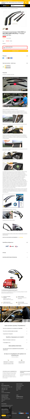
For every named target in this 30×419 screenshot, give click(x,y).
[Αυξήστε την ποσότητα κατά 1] (11, 43)
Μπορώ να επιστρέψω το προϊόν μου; (9, 339)
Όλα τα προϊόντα (5, 8)
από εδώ (21, 237)
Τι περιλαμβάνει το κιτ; (6, 342)
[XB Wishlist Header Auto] (29, 5)
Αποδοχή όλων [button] (4, 415)
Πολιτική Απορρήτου (19, 386)
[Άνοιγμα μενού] (1, 5)
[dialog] (6, 412)
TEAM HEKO (4, 38)
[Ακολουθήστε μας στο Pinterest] (13, 413)
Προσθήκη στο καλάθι (15, 50)
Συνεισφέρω (26, 3)
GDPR (17, 390)
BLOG (2, 401)
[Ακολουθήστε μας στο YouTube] (14, 413)
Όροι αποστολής (18, 387)
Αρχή (2, 8)
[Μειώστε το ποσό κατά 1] (7, 43)
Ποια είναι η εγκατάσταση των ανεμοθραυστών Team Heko (12, 328)
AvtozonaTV (3, 400)
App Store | (6, 0)
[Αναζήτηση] (24, 5)
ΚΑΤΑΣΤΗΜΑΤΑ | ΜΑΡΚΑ (4, 397)
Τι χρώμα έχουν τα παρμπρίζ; (8, 333)
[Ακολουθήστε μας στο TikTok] (15, 413)
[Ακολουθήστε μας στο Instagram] (11, 413)
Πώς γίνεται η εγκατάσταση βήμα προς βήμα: (10, 331)
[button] (6, 417)
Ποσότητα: (4, 43)
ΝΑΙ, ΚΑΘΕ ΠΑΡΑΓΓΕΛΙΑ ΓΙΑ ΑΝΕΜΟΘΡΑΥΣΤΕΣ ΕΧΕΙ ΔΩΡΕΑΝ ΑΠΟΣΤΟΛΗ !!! (13, 349)
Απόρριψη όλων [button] (9, 415)
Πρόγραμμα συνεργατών (4, 396)
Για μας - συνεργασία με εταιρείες (5, 398)
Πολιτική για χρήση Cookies (20, 385)
